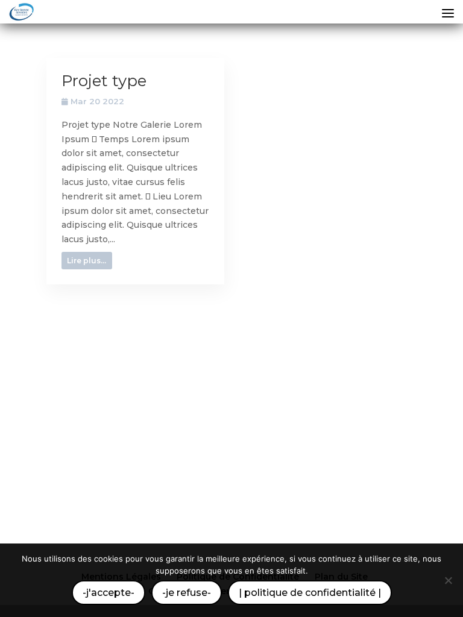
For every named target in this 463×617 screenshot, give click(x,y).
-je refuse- (186, 592)
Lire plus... (86, 260)
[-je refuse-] (448, 580)
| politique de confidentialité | (310, 592)
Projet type (103, 80)
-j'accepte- (108, 592)
